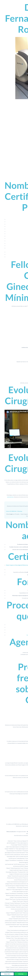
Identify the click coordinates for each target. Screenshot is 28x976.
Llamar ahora (7, 974)
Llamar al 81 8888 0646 (11, 511)
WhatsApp (19, 511)
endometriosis (10, 497)
